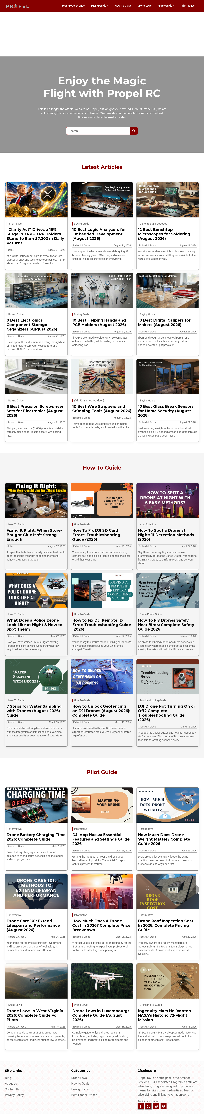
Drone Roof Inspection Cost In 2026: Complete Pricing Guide (165, 925)
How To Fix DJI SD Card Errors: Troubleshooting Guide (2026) (96, 535)
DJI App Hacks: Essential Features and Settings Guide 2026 (101, 839)
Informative (188, 5)
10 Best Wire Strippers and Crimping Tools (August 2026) (101, 408)
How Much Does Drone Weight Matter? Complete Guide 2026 (164, 839)
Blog (8, 1078)
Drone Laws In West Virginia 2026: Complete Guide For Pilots (35, 1015)
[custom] (164, 1106)
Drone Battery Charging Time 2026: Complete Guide (36, 836)
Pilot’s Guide (165, 5)
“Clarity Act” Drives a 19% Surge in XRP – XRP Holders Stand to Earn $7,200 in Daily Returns (35, 236)
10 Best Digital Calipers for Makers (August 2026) (164, 322)
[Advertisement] (102, 34)
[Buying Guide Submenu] (109, 5)
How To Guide (123, 5)
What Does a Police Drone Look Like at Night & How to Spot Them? (34, 624)
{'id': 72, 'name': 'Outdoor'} (89, 400)
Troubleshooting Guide (153, 700)
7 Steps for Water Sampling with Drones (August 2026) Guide (34, 710)
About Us (11, 1083)
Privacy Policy (14, 1095)
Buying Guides (80, 1089)
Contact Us (12, 1089)
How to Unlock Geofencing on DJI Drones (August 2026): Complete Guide (101, 710)
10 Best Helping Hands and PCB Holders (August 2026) (99, 322)
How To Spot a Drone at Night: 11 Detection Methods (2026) (166, 535)
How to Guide (80, 1083)
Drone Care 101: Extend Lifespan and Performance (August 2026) (33, 925)
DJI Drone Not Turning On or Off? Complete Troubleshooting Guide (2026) (166, 713)
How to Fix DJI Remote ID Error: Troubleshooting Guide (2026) (101, 624)
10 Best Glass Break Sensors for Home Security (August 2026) (166, 411)
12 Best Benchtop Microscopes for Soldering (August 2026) (164, 234)
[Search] (134, 131)
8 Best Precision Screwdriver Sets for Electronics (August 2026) (35, 411)
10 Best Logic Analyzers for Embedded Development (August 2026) (99, 234)
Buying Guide (98, 5)
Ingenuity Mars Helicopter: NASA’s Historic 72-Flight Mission (164, 1015)
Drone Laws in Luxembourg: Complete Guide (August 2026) (100, 1015)
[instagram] (156, 1106)
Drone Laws (145, 5)
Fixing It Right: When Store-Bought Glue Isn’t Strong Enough (34, 535)
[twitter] (148, 1106)
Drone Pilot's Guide (151, 614)
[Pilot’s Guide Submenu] (175, 5)
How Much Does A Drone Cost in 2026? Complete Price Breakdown (101, 925)
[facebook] (141, 1106)
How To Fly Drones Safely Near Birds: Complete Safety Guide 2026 (166, 624)
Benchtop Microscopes (153, 223)
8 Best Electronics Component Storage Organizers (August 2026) (32, 324)
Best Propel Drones (73, 5)
